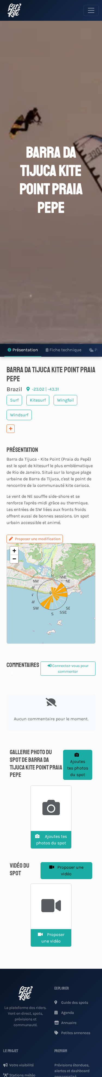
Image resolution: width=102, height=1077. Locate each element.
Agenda (67, 1012)
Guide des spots (74, 1002)
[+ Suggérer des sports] (11, 429)
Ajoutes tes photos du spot (77, 768)
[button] (51, 593)
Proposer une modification (37, 539)
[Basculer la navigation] (91, 10)
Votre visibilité (21, 1065)
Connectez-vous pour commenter (69, 668)
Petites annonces (75, 1033)
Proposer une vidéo (70, 870)
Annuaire (68, 1022)
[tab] (22, 350)
